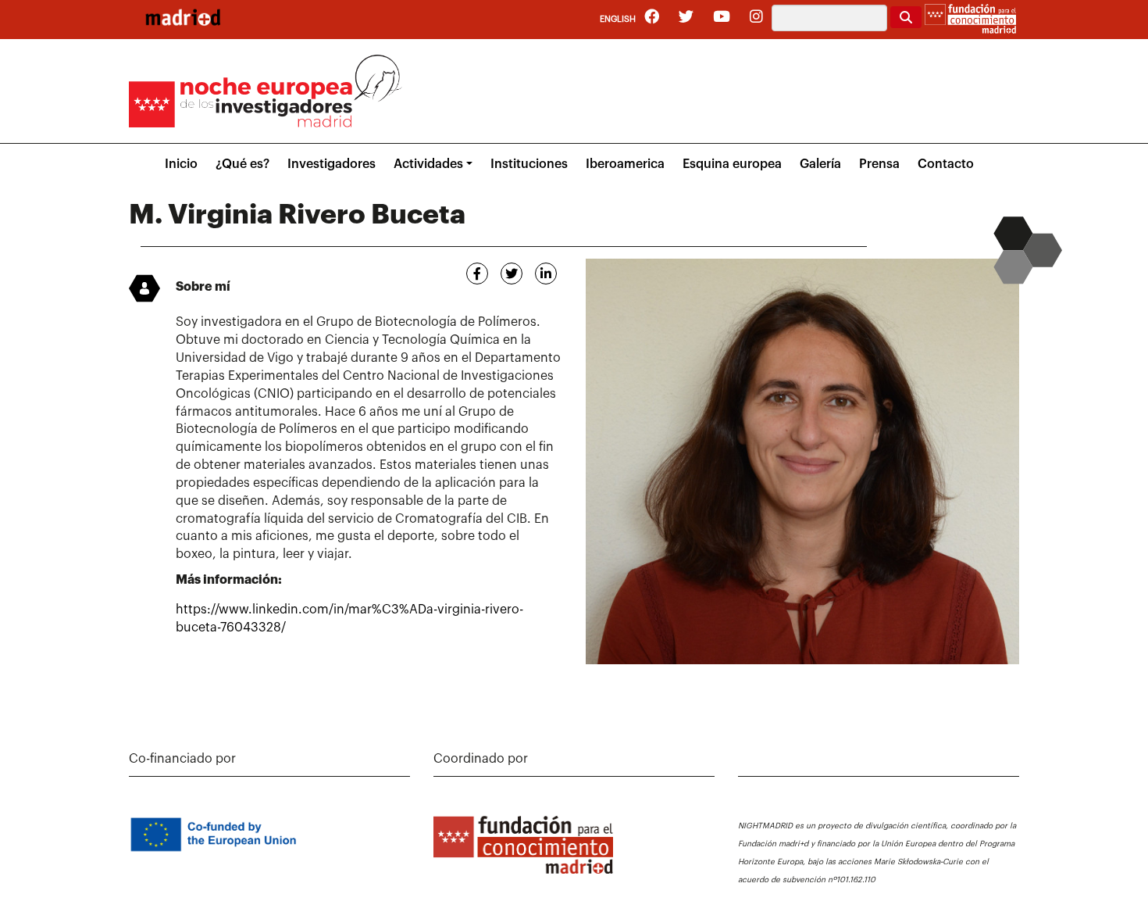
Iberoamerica (625, 164)
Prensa (879, 164)
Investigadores (331, 164)
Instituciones (529, 164)
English (618, 19)
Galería (820, 164)
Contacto (946, 164)
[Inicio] (183, 17)
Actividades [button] (428, 164)
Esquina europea (732, 164)
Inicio (181, 164)
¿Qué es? (242, 164)
